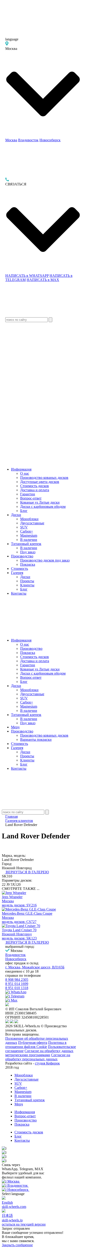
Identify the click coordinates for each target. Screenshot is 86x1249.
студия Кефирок (47, 1063)
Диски (16, 515)
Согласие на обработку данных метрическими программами (39, 1053)
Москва (11, 140)
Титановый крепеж (26, 544)
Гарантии (27, 494)
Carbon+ (26, 531)
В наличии (28, 540)
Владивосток (28, 140)
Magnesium (28, 535)
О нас (24, 473)
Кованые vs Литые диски (40, 502)
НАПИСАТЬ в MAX (43, 280)
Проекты (27, 581)
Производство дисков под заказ (44, 560)
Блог (24, 511)
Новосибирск (50, 140)
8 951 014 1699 (16, 984)
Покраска (27, 564)
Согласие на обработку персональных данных (37, 1057)
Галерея (17, 573)
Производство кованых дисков (44, 478)
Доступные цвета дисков (39, 482)
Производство (22, 556)
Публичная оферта (32, 1043)
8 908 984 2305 (16, 980)
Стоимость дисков (34, 486)
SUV (24, 527)
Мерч (15, 727)
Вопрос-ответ (31, 498)
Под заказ (27, 552)
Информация (21, 469)
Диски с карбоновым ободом (43, 506)
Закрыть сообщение (17, 1245)
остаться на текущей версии (24, 1224)
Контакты (18, 593)
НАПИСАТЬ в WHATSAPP (27, 276)
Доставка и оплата (34, 490)
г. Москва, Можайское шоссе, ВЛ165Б (34, 967)
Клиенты (27, 585)
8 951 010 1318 (16, 988)
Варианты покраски (36, 739)
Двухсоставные (32, 523)
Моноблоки (29, 519)
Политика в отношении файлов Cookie (36, 1045)
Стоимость (19, 569)
